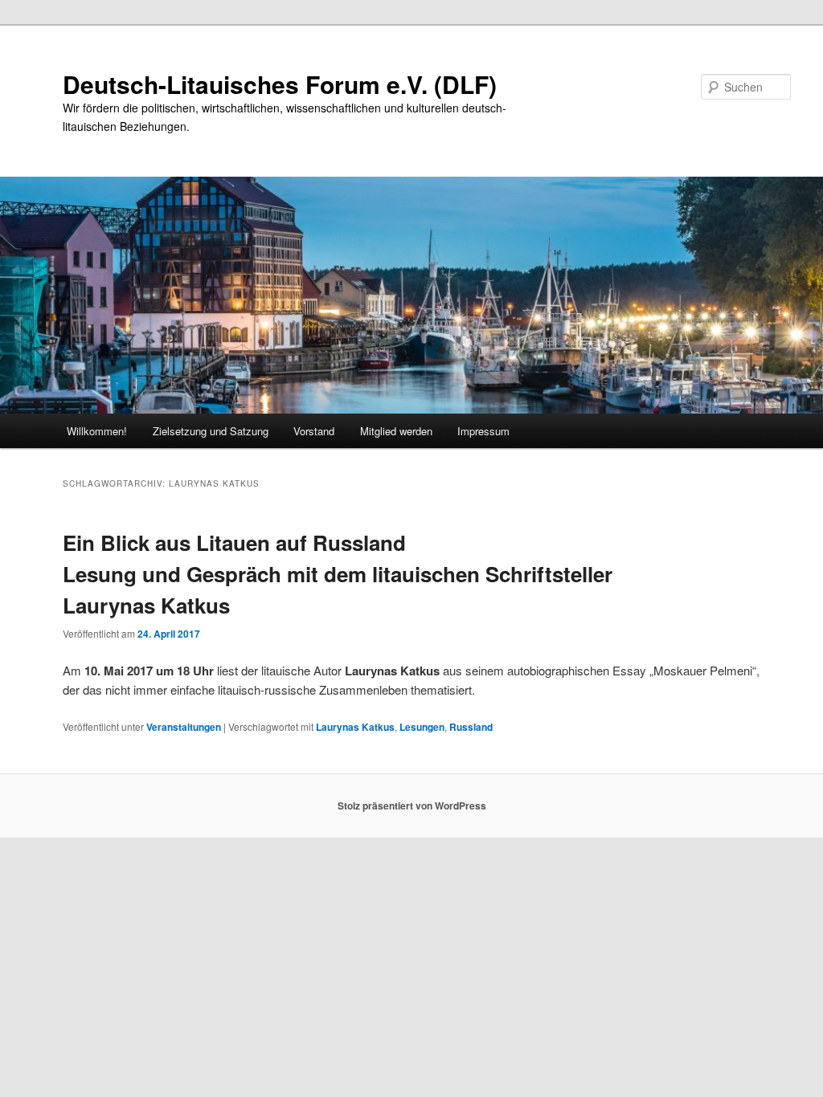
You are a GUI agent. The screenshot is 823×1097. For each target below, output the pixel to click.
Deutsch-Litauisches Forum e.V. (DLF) (280, 84)
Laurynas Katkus (355, 727)
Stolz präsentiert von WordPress (412, 805)
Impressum (483, 430)
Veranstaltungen (183, 727)
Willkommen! (97, 430)
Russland (471, 727)
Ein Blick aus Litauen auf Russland (337, 574)
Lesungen (421, 727)
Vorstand (313, 430)
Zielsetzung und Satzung (210, 430)
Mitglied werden (396, 430)
